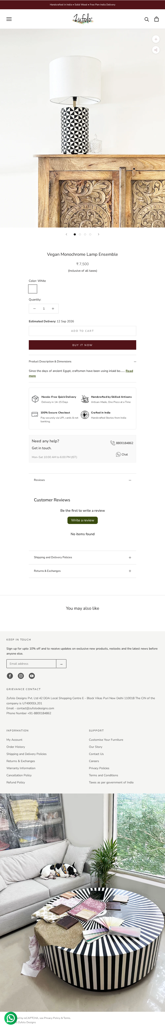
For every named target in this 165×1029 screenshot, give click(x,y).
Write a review (82, 520)
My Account (14, 740)
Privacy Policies (99, 768)
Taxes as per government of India (111, 782)
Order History (15, 747)
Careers (94, 761)
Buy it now (82, 345)
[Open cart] (156, 19)
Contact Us (96, 754)
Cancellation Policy (19, 775)
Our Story (95, 747)
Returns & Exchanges (47, 571)
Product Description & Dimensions (50, 361)
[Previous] (66, 234)
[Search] (147, 19)
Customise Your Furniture (106, 740)
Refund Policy (15, 782)
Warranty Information (20, 768)
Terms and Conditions (103, 775)
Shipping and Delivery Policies (53, 557)
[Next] (98, 234)
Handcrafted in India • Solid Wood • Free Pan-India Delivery (82, 4)
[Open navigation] (9, 19)
